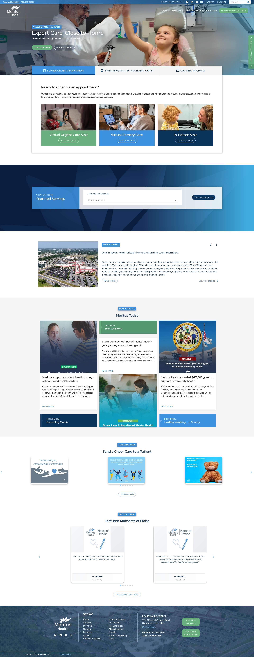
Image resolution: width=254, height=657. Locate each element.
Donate (210, 2)
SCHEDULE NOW (42, 47)
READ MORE (48, 406)
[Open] (175, 200)
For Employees (116, 626)
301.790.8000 (14, 2)
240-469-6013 (154, 636)
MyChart (221, 2)
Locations (211, 10)
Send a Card (127, 494)
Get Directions (149, 627)
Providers (87, 626)
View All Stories (207, 281)
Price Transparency (118, 635)
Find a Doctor (180, 10)
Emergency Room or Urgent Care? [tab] (129, 70)
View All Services (203, 197)
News (111, 638)
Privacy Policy (65, 654)
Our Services (197, 10)
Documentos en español (171, 2)
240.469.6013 (29, 2)
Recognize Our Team (127, 594)
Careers (165, 10)
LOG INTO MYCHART (190, 622)
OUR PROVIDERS (64, 47)
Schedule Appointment (233, 10)
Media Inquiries (116, 629)
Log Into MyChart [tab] (192, 70)
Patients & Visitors (91, 638)
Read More (109, 281)
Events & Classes (117, 619)
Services (87, 623)
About (86, 619)
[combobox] (130, 200)
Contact (86, 635)
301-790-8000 (158, 632)
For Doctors (114, 623)
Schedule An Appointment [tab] (65, 70)
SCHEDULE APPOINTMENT (191, 633)
